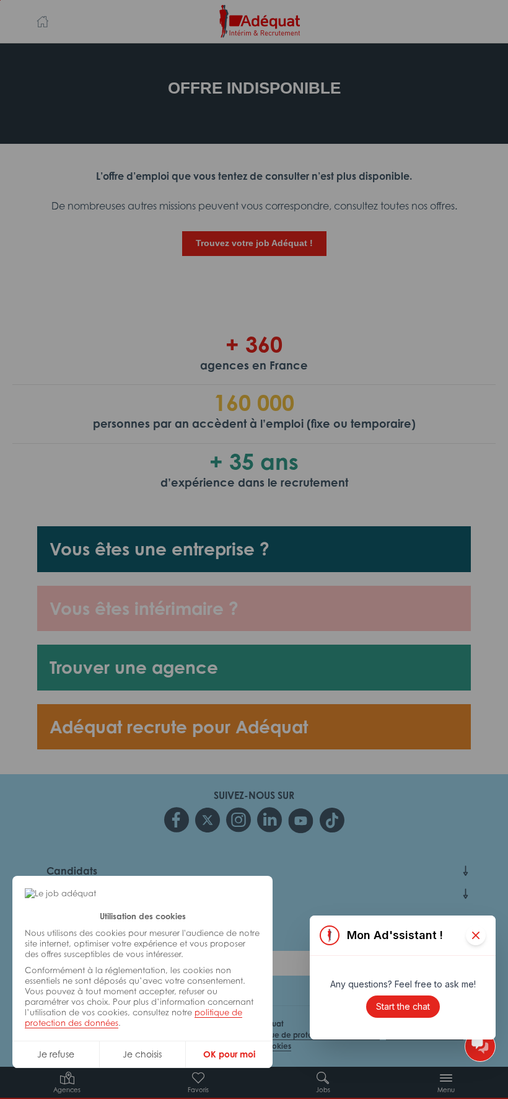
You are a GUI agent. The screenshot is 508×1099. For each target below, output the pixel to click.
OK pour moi (229, 1054)
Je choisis (142, 1054)
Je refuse (55, 1054)
